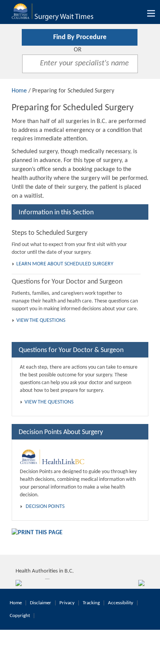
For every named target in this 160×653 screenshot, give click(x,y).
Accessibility (120, 602)
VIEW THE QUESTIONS (40, 320)
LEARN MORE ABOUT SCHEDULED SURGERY (64, 264)
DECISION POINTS (45, 506)
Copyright (20, 615)
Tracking (91, 602)
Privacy (67, 602)
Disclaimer (40, 602)
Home (19, 91)
